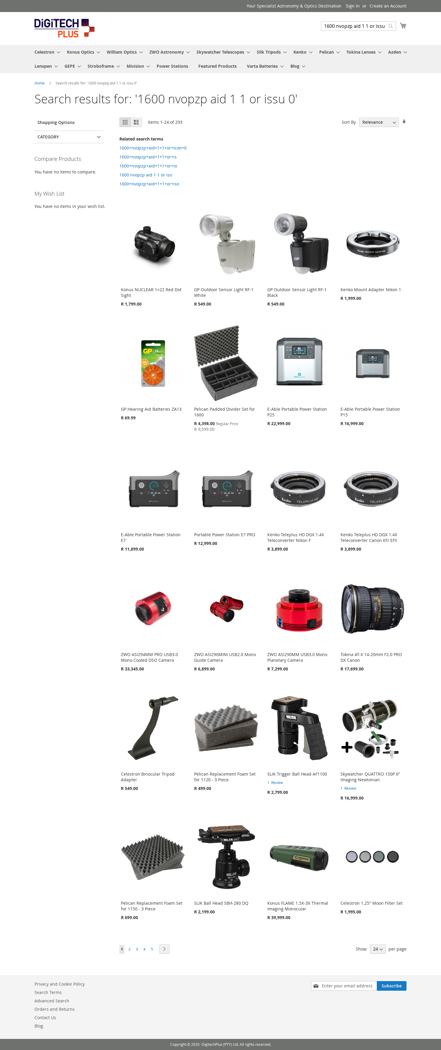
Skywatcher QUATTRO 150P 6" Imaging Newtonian (370, 776)
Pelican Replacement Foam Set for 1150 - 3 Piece (151, 906)
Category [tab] (48, 137)
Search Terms (48, 992)
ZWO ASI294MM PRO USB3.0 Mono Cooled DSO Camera (149, 657)
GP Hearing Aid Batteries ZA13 (151, 409)
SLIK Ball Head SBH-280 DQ (221, 903)
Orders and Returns (54, 1009)
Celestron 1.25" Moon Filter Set (371, 903)
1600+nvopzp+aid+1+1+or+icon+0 (153, 148)
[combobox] (358, 26)
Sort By (349, 122)
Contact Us (45, 1017)
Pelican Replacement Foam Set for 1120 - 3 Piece (225, 776)
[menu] (220, 59)
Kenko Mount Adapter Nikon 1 (370, 289)
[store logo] (64, 28)
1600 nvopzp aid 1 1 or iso (145, 175)
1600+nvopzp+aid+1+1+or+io (148, 166)
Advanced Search (51, 1001)
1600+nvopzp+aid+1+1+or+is (148, 157)
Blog (38, 1026)
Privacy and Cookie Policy (59, 984)
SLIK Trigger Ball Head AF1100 (297, 774)
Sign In (353, 6)
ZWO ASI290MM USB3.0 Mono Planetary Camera (297, 657)
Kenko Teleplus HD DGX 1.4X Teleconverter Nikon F (295, 537)
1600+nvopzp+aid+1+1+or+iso (149, 184)
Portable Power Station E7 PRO (224, 534)
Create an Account (388, 6)
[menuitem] (45, 52)
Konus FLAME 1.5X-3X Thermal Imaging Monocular (297, 906)
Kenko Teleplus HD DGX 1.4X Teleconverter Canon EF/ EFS (368, 537)
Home (40, 83)
